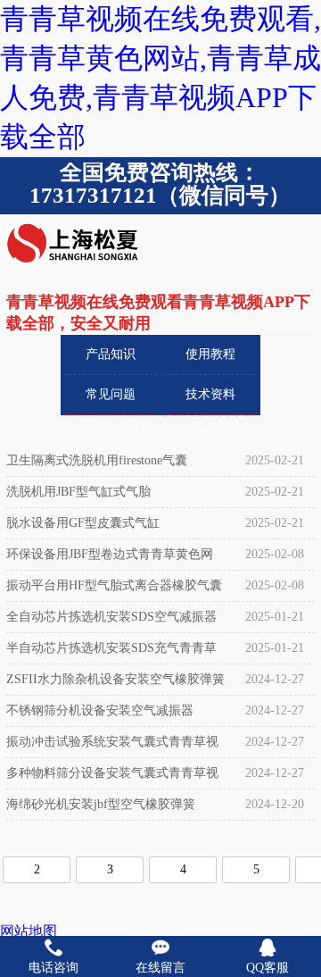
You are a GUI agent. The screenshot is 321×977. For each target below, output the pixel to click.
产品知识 (111, 354)
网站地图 (28, 931)
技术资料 (210, 394)
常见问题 (111, 394)
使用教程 (210, 354)
